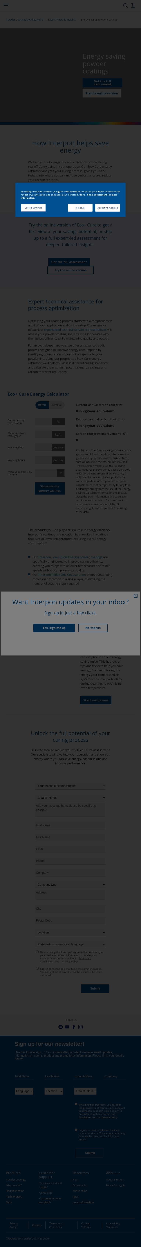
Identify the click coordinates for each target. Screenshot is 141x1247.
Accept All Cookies (107, 207)
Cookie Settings (33, 207)
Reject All (80, 207)
